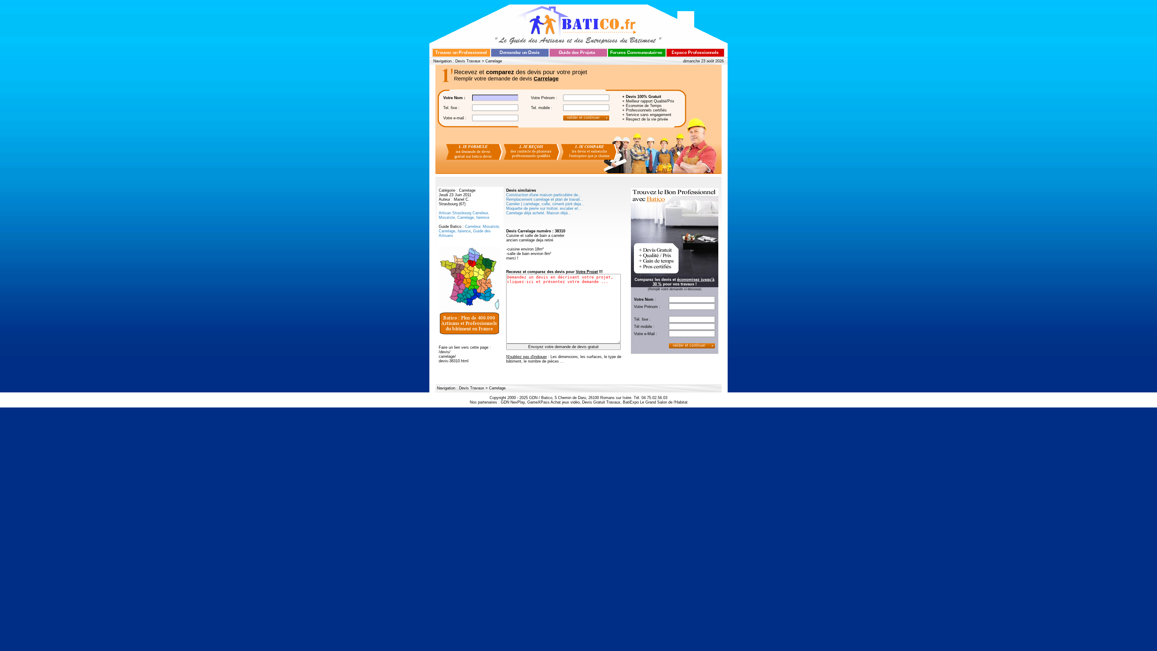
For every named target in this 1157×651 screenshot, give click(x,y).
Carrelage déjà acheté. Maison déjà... (538, 213)
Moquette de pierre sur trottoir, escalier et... (544, 208)
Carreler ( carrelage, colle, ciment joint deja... (545, 204)
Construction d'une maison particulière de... (544, 195)
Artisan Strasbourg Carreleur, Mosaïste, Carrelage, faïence (464, 215)
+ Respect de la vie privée (645, 119)
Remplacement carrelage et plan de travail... (544, 199)
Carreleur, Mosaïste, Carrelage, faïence (469, 228)
